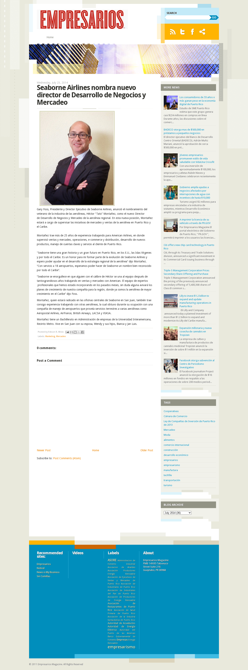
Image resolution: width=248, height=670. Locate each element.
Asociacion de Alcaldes (121, 567)
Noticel (41, 568)
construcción (171, 450)
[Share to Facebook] (82, 332)
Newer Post (44, 450)
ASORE (112, 560)
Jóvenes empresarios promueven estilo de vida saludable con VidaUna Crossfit (197, 158)
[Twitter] (182, 32)
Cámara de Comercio (175, 416)
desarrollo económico (176, 455)
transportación (172, 480)
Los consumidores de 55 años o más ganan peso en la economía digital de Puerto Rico (197, 101)
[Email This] (71, 332)
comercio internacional (176, 444)
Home (49, 37)
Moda (167, 434)
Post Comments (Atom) (67, 458)
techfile (168, 475)
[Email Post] (67, 332)
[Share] (202, 32)
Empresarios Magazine (50, 664)
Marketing (50, 336)
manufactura (171, 470)
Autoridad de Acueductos (121, 623)
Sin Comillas (43, 576)
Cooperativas (171, 411)
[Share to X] (79, 332)
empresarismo (172, 465)
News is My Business (48, 572)
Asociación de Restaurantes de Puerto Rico (121, 606)
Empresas (122, 639)
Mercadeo (61, 336)
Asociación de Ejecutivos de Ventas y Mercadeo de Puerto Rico (121, 580)
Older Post (146, 450)
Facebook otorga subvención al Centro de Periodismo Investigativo (197, 364)
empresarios (171, 460)
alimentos (169, 439)
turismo (168, 485)
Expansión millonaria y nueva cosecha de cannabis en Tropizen (196, 331)
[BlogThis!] (75, 332)
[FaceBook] (192, 32)
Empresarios (44, 564)
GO (214, 17)
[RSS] (173, 32)
